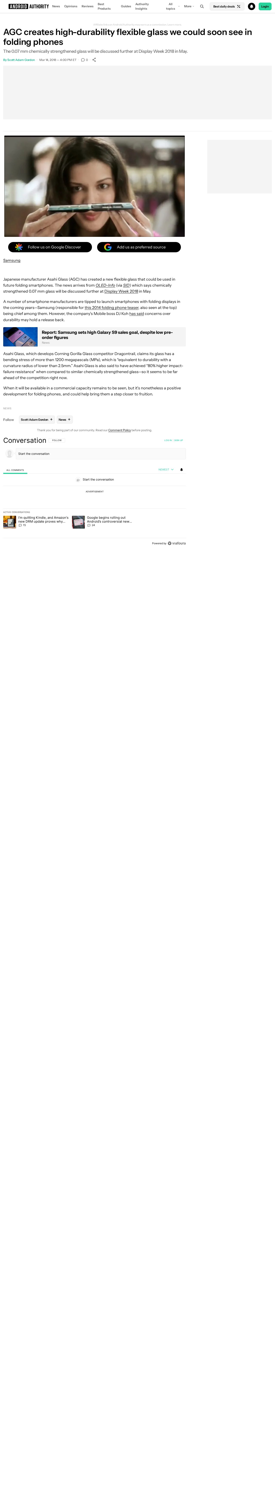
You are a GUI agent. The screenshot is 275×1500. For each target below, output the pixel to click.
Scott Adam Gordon (21, 60)
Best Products (104, 6)
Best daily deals (224, 6)
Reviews (87, 6)
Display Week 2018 (121, 291)
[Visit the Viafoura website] (177, 543)
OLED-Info (105, 285)
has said (136, 313)
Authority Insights (142, 6)
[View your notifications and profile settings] (181, 469)
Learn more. (174, 24)
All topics (170, 6)
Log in (168, 440)
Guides (126, 6)
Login (265, 6)
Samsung (11, 260)
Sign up (178, 440)
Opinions (70, 6)
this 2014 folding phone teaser (111, 307)
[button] (137, 6)
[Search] (202, 6)
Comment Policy (119, 430)
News (56, 6)
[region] (94, 491)
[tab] (15, 469)
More (187, 6)
